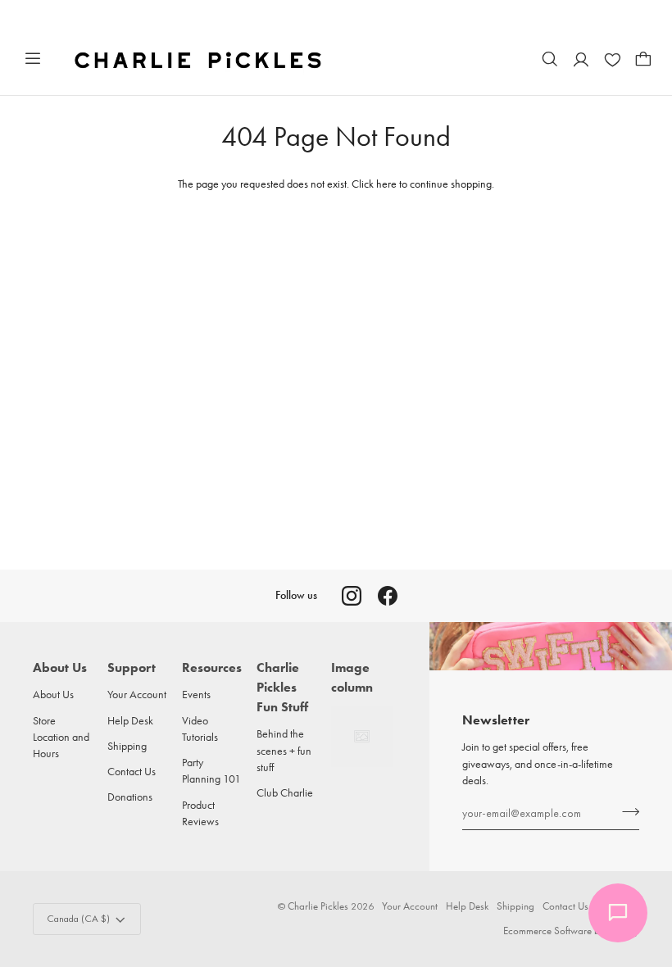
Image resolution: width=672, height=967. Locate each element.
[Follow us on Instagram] (351, 596)
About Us (53, 694)
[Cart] (643, 59)
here (386, 183)
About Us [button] (60, 667)
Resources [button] (212, 667)
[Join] (625, 811)
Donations (129, 796)
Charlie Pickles (318, 906)
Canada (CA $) (78, 918)
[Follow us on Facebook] (387, 596)
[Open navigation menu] (33, 59)
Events (196, 694)
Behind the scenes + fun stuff (284, 750)
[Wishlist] (612, 59)
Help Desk (130, 720)
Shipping (127, 745)
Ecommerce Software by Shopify (571, 930)
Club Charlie (285, 792)
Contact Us (131, 771)
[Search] (550, 59)
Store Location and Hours (61, 737)
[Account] (581, 59)
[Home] (199, 59)
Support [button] (131, 667)
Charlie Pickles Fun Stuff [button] (282, 687)
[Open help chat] (617, 912)
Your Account (136, 694)
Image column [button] (352, 677)
